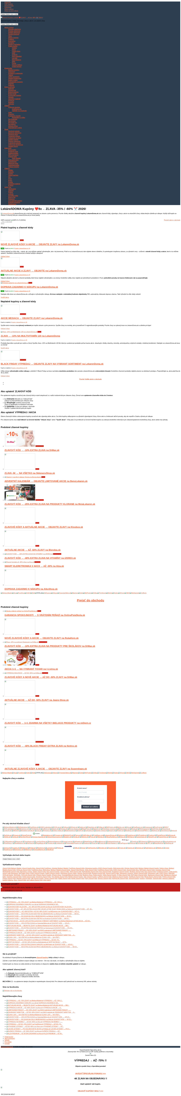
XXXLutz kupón (8, 875)
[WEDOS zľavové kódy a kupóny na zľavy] (15, 830)
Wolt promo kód (118, 868)
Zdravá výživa (13, 126)
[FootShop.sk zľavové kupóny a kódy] (33, 827)
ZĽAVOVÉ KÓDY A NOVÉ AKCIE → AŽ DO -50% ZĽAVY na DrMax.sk (41, 677)
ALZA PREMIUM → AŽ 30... (53, 1033)
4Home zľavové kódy (84, 873)
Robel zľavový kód (28, 877)
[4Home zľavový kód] (121, 593)
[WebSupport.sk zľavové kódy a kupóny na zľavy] (144, 829)
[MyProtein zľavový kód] (87, 593)
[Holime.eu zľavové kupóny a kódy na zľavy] (121, 835)
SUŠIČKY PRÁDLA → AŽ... (51, 1031)
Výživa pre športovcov (15, 145)
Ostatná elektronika (14, 78)
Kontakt (7, 1043)
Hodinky (11, 83)
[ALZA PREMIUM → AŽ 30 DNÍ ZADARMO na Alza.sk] (25, 1033)
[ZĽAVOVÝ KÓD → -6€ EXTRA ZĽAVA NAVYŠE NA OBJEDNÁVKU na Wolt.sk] (33, 914)
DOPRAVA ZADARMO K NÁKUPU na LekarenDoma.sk (29, 287)
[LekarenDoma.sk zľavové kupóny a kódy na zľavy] (109, 835)
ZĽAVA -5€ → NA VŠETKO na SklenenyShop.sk (30, 473)
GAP (13, 53)
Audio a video (13, 80)
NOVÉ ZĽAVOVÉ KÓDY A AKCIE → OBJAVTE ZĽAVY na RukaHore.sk (42, 638)
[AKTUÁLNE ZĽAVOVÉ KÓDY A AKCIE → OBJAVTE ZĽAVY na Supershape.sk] (20, 764)
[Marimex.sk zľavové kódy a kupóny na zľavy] (96, 829)
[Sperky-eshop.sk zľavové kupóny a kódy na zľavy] (100, 830)
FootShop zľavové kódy (76, 868)
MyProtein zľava (24, 873)
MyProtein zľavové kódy (139, 875)
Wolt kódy (17, 875)
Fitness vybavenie (14, 141)
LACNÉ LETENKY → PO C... (60, 1029)
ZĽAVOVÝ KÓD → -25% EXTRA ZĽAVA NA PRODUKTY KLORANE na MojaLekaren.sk (50, 504)
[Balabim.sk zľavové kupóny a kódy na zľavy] (66, 837)
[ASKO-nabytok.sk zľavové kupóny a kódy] (45, 827)
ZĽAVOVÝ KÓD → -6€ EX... (70, 914)
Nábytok (11, 88)
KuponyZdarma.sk (7, 1047)
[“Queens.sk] (130, 848)
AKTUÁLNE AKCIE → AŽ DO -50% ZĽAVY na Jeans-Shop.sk (37, 700)
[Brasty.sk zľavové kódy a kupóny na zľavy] (133, 829)
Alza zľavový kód (150, 871)
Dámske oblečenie (14, 29)
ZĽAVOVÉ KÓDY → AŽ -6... (70, 911)
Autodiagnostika (13, 165)
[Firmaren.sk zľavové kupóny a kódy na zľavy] (58, 835)
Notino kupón (97, 875)
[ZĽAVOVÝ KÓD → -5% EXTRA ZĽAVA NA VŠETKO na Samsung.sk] (30, 928)
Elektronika (8, 68)
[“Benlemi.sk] (40, 848)
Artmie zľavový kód (77, 878)
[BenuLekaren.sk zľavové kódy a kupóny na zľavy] (74, 829)
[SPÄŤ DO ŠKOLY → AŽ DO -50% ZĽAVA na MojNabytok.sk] (27, 942)
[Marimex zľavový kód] (74, 593)
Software (11, 85)
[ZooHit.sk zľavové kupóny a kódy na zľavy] (134, 841)
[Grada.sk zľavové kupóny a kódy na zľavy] (86, 843)
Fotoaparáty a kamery (15, 82)
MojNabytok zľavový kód (11, 871)
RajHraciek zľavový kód (120, 878)
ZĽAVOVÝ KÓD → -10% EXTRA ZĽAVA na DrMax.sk (32, 450)
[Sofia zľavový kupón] (80, 593)
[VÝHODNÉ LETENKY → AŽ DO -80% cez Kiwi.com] (24, 1026)
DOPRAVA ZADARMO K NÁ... (49, 904)
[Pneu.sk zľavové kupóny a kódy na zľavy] (91, 837)
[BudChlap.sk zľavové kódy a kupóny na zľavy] (155, 829)
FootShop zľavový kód (104, 870)
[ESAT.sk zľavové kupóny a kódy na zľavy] (79, 830)
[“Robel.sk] (32, 848)
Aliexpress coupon (26, 871)
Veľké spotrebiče (14, 77)
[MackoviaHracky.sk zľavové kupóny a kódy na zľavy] (155, 841)
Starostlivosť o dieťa (15, 128)
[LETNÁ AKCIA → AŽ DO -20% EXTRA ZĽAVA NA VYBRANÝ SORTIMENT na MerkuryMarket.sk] (39, 921)
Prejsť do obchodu (90, 600)
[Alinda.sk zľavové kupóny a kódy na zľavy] (75, 837)
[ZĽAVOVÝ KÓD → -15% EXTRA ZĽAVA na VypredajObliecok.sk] (28, 923)
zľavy (15, 880)
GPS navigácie (13, 155)
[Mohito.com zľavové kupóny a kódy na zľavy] (120, 827)
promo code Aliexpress (10, 873)
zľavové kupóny (134, 878)
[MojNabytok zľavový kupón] (134, 593)
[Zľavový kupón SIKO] (127, 593)
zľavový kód (22, 880)
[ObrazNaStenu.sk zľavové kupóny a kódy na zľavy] (111, 837)
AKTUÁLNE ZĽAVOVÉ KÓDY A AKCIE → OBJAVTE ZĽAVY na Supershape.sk (46, 768)
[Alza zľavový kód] (14, 593)
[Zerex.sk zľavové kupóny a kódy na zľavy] (6, 848)
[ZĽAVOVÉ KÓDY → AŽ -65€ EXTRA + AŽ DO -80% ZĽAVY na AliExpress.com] (33, 911)
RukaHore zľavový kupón (120, 871)
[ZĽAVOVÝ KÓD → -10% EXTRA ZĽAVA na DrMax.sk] (20, 446)
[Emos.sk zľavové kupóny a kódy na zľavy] (101, 843)
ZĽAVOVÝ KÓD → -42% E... (64, 944)
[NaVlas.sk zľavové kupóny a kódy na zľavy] (30, 843)
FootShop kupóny (162, 871)
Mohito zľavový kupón (75, 877)
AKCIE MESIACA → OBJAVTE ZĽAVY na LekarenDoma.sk (32, 318)
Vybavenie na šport (14, 138)
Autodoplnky (12, 161)
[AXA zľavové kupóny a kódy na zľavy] (10, 829)
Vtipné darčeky (13, 175)
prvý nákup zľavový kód (34, 880)
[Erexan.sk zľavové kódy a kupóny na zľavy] (16, 835)
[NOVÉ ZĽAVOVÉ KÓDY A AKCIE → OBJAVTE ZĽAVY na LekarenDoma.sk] (10, 240)
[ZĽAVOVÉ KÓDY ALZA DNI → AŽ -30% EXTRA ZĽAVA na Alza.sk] (29, 907)
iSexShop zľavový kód (43, 877)
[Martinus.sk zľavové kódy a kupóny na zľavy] (154, 830)
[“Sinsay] (82, 848)
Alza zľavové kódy (105, 871)
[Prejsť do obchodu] (7, 213)
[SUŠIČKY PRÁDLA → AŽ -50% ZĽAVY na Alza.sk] (24, 1031)
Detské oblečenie (14, 32)
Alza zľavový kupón (52, 871)
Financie (11, 100)
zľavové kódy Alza (133, 870)
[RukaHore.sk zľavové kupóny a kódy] (91, 827)
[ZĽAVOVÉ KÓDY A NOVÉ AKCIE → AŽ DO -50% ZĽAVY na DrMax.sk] (23, 673)
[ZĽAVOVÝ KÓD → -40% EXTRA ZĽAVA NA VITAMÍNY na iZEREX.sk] (29, 554)
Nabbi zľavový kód (64, 878)
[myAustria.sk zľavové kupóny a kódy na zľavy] (89, 830)
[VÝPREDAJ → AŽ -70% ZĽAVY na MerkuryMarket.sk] (25, 902)
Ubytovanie (12, 189)
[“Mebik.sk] (159, 848)
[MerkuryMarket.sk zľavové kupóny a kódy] (9, 827)
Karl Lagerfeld (16, 56)
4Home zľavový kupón (43, 875)
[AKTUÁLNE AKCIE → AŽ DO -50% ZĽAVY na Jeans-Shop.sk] (20, 696)
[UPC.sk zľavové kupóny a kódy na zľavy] (149, 843)
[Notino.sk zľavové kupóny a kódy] (82, 827)
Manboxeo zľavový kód (155, 875)
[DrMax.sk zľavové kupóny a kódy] (101, 827)
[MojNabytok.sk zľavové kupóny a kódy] (22, 827)
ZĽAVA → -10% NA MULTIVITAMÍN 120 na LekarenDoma (30, 336)
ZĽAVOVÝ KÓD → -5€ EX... (68, 947)
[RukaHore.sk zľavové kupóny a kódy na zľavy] (130, 835)
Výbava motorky (13, 167)
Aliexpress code (153, 873)
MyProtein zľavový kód (147, 870)
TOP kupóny (9, 4)
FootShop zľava (36, 870)
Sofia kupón (173, 871)
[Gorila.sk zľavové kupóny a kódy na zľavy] (14, 837)
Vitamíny (11, 114)
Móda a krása (9, 27)
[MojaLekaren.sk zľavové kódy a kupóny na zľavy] (123, 829)
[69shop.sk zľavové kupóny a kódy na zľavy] (84, 837)
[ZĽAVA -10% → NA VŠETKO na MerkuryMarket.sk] (24, 937)
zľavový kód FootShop (43, 868)
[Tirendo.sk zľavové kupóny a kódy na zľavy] (50, 843)
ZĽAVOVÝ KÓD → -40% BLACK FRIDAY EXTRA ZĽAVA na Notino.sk (41, 746)
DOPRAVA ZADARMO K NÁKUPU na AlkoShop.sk (31, 589)
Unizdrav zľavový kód (162, 870)
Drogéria (11, 43)
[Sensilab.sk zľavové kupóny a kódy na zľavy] (140, 843)
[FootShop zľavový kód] (21, 593)
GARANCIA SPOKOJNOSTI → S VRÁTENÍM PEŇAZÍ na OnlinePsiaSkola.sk (45, 615)
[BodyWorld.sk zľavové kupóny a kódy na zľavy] (158, 843)
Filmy (10, 178)
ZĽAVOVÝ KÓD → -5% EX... (63, 928)
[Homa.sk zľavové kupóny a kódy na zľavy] (132, 843)
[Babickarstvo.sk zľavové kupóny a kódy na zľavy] (70, 830)
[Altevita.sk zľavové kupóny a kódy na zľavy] (100, 837)
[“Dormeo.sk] (139, 848)
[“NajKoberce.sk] (149, 848)
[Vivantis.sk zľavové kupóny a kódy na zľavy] (14, 848)
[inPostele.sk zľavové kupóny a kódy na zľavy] (78, 841)
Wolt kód (171, 873)
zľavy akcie (47, 880)
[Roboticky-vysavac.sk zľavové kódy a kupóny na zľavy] (109, 829)
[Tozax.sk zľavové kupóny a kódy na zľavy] (93, 843)
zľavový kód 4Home (77, 870)
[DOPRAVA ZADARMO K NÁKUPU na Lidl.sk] (22, 904)
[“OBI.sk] (76, 848)
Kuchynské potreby (14, 95)
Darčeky (11, 172)
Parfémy (11, 39)
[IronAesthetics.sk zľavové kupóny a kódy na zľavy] (169, 841)
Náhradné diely (13, 160)
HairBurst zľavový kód (136, 877)
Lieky (10, 112)
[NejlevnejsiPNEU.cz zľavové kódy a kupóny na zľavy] (142, 830)
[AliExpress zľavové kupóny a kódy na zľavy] (23, 829)
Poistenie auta (13, 151)
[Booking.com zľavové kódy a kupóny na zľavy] (129, 830)
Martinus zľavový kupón (120, 877)
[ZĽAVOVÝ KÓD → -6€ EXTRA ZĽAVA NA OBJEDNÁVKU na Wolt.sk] (1, 1087)
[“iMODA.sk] (27, 849)
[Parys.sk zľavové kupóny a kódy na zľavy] (77, 835)
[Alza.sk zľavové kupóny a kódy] (128, 827)
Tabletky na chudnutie (19, 111)
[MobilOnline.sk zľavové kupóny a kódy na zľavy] (88, 841)
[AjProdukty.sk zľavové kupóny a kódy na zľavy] (141, 835)
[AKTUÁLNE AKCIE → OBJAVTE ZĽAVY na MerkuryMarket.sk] (28, 925)
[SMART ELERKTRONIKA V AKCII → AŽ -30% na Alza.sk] (19, 562)
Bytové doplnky (13, 92)
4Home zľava (56, 875)
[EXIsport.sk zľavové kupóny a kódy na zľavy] (143, 841)
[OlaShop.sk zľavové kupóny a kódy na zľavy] (168, 843)
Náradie (11, 97)
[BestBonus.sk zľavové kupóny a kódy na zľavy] (100, 841)
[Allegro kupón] (54, 593)
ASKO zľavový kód (119, 870)
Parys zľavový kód (91, 878)
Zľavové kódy (9, 6)
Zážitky (10, 170)
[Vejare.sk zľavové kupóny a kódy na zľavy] (111, 830)
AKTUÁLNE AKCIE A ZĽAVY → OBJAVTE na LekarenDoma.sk (34, 270)
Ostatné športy (13, 146)
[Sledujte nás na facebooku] (12, 990)
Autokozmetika (13, 153)
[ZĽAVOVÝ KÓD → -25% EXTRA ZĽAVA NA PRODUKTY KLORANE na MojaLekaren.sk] (20, 500)
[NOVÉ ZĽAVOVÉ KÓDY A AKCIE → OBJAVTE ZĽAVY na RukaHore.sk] (20, 634)
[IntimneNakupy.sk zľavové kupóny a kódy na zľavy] (54, 841)
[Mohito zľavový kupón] (109, 593)
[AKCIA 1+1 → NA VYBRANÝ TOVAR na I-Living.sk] (20, 665)
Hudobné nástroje (14, 184)
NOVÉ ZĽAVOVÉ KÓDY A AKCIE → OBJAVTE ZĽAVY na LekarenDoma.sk (40, 244)
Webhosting (12, 204)
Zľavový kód (40, 446)
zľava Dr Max (64, 871)
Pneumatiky (12, 150)
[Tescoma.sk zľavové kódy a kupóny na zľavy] (165, 829)
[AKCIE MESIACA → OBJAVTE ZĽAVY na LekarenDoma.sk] (10, 314)
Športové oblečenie (14, 133)
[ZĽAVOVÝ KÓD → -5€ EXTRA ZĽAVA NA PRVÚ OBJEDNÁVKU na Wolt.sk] (32, 947)
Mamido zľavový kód (23, 878)
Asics (14, 49)
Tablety (10, 75)
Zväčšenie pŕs (16, 109)
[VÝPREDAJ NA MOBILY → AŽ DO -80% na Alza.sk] (24, 1022)
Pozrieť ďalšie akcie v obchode (90, 379)
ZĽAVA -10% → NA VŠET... (51, 937)
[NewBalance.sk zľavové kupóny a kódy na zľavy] (19, 843)
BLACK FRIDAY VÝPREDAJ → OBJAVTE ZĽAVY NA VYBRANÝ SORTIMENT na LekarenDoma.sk (52, 364)
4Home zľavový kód (131, 868)
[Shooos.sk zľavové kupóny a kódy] (63, 829)
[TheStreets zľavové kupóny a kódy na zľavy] (35, 829)
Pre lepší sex (12, 122)
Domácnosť (12, 90)
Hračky (10, 173)
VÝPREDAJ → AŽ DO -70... (50, 940)
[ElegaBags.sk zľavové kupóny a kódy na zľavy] (39, 843)
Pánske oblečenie (14, 31)
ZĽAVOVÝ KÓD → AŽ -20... (83, 909)
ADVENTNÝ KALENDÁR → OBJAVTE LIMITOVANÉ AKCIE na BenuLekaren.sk (46, 481)
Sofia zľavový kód (91, 870)
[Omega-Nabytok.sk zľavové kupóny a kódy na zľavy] (38, 837)
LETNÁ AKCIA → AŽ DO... (82, 921)
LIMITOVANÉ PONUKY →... (61, 930)
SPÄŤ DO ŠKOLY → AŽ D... (57, 942)
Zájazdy (11, 190)
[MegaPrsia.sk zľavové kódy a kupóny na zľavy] (85, 829)
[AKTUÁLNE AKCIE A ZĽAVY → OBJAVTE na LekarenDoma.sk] (10, 267)
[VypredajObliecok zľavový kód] (64, 593)
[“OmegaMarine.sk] (38, 849)
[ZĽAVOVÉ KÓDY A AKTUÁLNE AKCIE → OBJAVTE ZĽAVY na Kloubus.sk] (20, 523)
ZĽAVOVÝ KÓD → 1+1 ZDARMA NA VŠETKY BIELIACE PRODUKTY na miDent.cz (48, 723)
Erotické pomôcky (14, 202)
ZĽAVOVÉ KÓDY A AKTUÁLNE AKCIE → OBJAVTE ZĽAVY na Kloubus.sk (44, 527)
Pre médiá (8, 1042)
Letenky (11, 194)
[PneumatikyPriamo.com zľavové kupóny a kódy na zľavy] (73, 843)
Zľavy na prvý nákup (11, 11)
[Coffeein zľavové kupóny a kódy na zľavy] (45, 829)
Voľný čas (8, 187)
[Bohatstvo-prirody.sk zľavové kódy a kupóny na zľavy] (26, 830)
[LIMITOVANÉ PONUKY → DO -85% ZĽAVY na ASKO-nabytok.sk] (29, 930)
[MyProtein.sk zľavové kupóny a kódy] (110, 827)
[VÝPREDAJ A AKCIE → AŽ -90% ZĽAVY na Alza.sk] (24, 933)
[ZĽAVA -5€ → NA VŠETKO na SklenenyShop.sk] (20, 469)
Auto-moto (8, 148)
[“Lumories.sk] (50, 848)
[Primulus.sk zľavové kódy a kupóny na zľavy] (46, 830)
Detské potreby (13, 139)
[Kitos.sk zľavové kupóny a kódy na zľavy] (121, 837)
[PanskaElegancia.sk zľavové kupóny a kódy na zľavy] (125, 841)
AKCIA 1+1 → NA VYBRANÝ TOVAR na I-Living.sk (31, 669)
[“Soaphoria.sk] (112, 848)
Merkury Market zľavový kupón (148, 868)
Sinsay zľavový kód (50, 878)
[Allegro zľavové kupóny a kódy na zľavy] (54, 829)
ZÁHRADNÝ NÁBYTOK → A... (65, 935)
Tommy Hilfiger (17, 65)
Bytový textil (12, 94)
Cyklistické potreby (14, 143)
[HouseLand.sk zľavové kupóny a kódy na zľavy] (66, 841)
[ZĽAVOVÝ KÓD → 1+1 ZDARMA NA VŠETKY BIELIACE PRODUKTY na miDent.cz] (20, 719)
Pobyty (10, 192)
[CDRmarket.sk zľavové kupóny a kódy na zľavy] (8, 841)
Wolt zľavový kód (75, 871)
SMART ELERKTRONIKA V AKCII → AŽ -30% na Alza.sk (34, 566)
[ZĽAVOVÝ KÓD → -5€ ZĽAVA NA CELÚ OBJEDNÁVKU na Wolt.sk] (29, 916)
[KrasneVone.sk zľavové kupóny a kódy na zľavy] (162, 837)
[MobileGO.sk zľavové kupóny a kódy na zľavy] (68, 835)
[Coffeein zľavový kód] (142, 593)
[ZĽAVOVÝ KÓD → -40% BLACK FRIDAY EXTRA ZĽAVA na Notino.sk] (20, 742)
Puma (14, 63)
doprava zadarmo (168, 878)
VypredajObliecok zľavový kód (72, 875)
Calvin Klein (16, 51)
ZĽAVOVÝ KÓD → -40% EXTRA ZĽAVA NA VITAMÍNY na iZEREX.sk (40, 558)
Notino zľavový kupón (52, 873)
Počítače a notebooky (15, 73)
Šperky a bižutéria (14, 44)
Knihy (10, 180)
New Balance (16, 60)
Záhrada (11, 104)
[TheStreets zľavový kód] (101, 593)
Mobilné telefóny (13, 70)
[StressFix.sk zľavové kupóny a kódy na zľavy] (151, 837)
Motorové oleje (13, 163)
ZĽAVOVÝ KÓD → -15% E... (60, 923)
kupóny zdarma (8, 880)
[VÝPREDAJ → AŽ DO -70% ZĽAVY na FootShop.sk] (24, 1024)
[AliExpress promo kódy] (47, 593)
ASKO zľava (163, 873)
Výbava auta (12, 156)
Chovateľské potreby (15, 201)
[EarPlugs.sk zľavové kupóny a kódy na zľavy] (123, 843)
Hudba (10, 182)
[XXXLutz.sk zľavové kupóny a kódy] (57, 827)
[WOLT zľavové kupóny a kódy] (166, 827)
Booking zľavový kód (137, 871)
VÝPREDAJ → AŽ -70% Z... (53, 902)
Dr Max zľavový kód (123, 875)
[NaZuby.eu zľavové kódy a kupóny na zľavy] (7, 835)
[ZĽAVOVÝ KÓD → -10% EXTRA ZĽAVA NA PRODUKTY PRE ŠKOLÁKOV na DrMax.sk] (22, 642)
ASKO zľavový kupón (105, 868)
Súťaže (7, 1040)
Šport (6, 129)
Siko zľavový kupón (90, 877)
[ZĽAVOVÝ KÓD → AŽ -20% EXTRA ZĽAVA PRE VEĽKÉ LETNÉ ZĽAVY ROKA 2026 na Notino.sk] (40, 909)
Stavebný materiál (14, 99)
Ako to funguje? (10, 1038)
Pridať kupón (9, 1037)
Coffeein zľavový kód (104, 877)
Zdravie (7, 105)
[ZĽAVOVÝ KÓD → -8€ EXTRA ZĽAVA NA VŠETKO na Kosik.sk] (28, 918)
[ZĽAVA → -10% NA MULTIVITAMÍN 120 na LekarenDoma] (19, 332)
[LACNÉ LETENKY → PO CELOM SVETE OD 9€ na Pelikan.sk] (28, 1029)
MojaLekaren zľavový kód (152, 877)
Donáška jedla (13, 195)
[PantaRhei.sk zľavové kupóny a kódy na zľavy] (160, 835)
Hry (9, 177)
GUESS (14, 54)
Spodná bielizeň (13, 34)
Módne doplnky (13, 37)
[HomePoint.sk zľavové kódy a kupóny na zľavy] (25, 835)
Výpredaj (23, 314)
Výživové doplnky (14, 107)
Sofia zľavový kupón (109, 875)
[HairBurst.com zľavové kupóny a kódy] (137, 827)
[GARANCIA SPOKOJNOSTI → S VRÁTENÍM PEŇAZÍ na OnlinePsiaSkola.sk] (21, 611)
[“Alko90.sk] (49, 849)
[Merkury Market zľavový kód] (6, 593)
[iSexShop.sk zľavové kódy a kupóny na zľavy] (165, 830)
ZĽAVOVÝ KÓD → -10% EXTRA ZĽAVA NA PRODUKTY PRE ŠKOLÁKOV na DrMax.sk (50, 646)
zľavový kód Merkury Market (12, 868)
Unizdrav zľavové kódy (14, 877)
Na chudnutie (12, 119)
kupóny (142, 878)
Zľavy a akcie (9, 9)
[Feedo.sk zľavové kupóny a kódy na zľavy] (151, 835)
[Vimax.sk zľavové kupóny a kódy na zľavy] (172, 837)
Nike (13, 61)
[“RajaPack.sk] (8, 849)
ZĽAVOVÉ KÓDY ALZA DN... (62, 907)
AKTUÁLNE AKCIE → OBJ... (59, 925)
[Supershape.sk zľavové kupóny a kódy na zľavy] (140, 837)
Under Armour (16, 66)
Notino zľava (164, 868)
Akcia (22, 240)
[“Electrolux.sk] (18, 849)
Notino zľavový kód (39, 871)
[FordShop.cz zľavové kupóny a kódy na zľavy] (8, 843)
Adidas (14, 48)
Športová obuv (13, 134)
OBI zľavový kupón (37, 878)
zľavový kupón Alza (28, 868)
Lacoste (14, 58)
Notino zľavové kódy (140, 873)
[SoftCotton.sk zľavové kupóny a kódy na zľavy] (86, 835)
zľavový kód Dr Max (112, 873)
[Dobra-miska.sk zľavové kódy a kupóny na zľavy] (57, 830)
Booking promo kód (98, 873)
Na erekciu (12, 124)
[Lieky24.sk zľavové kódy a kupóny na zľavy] (7, 830)
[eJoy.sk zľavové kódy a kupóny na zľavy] (38, 830)
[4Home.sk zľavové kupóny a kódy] (73, 827)
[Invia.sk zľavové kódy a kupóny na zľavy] (173, 830)
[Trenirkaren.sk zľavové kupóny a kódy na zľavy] (28, 841)
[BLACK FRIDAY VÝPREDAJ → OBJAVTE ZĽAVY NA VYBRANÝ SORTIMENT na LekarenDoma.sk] (10, 360)
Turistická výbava (14, 136)
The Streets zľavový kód (59, 877)
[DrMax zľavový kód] (94, 593)
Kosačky (11, 102)
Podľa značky (12, 46)
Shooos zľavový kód (104, 878)
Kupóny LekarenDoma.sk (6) (22, 248)
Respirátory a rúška (18, 117)
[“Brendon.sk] (101, 848)
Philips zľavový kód (168, 877)
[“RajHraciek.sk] (91, 848)
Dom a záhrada (10, 87)
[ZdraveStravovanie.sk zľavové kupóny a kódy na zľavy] (54, 837)
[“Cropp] (166, 848)
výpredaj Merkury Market (60, 868)
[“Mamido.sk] (68, 848)
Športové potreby (14, 131)
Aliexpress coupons (126, 873)
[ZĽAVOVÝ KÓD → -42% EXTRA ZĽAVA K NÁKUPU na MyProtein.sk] (30, 944)
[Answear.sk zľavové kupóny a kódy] (148, 827)
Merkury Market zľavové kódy (60, 870)
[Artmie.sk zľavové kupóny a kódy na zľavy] (6, 837)
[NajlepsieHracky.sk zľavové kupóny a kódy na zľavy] (113, 841)
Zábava (7, 168)
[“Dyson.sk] (121, 848)
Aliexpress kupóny (91, 868)
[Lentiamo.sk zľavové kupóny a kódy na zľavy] (59, 843)
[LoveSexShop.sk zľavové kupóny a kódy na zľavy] (40, 841)
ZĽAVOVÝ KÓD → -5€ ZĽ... (63, 916)
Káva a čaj (11, 197)
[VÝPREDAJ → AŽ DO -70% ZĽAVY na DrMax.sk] (23, 940)
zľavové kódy (157, 878)
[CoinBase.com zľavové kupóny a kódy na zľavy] (97, 835)
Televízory (11, 71)
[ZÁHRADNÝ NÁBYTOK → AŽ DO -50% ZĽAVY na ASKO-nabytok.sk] (30, 935)
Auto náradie (16, 158)
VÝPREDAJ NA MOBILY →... (52, 1022)
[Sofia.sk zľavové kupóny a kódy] (65, 827)
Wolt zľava (46, 870)
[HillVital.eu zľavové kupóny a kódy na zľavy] (129, 837)
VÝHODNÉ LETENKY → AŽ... (53, 1026)
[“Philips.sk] (59, 848)
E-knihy (10, 185)
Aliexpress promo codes (68, 873)
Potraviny (11, 199)
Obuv (10, 36)
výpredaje (148, 878)
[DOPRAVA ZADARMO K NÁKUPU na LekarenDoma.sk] (14, 283)
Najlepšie (8, 2)
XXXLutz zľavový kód (23, 870)
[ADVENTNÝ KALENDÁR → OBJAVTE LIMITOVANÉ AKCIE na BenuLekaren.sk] (23, 477)
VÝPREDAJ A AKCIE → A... (52, 933)
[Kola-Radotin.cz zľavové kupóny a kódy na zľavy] (111, 843)
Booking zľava (87, 875)
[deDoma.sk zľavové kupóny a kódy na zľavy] (170, 835)
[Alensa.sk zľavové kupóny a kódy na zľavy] (18, 841)
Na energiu (12, 121)
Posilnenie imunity (14, 116)
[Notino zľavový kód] (115, 593)
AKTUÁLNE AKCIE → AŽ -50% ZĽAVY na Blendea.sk (33, 550)
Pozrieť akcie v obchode (172, 220)
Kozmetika (11, 41)
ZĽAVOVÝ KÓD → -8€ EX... (60, 918)
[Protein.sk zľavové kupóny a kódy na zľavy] (119, 830)
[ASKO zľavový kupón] (28, 593)
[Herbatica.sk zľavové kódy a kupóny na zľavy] (36, 835)
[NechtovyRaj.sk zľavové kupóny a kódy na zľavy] (25, 837)
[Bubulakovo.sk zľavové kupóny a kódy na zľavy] (47, 835)
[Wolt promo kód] (33, 593)
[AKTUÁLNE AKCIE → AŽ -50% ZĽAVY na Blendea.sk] (20, 546)
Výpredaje (8, 7)
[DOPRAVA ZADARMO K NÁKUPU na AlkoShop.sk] (20, 585)
